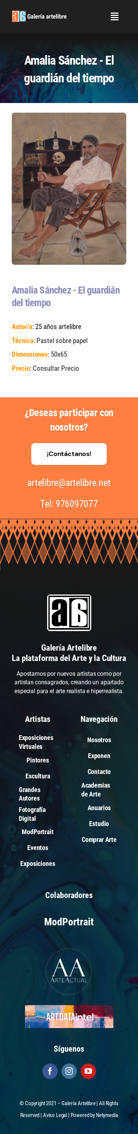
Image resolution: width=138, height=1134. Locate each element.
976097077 (77, 503)
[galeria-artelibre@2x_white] (39, 13)
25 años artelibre (58, 326)
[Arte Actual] (69, 948)
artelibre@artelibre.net (68, 482)
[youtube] (88, 1071)
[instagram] (69, 1071)
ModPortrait (68, 922)
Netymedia (107, 1115)
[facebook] (50, 1071)
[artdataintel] (69, 1007)
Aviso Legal (55, 1115)
